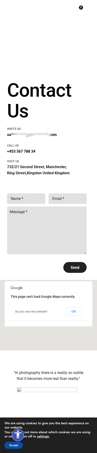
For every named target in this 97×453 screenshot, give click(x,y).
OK (74, 311)
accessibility (18, 434)
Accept (13, 445)
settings (43, 436)
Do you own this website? (31, 311)
